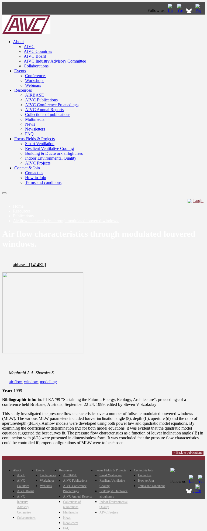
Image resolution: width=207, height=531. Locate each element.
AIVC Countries (38, 51)
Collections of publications (47, 114)
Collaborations (36, 66)
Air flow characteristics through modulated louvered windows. (66, 220)
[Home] (26, 32)
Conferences (35, 75)
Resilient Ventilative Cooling (49, 148)
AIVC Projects (37, 163)
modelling (48, 381)
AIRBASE (34, 95)
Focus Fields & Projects (34, 138)
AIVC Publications (41, 100)
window (31, 381)
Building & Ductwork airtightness (54, 153)
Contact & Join (27, 168)
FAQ (29, 134)
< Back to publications (188, 452)
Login (198, 200)
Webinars (33, 85)
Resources (23, 90)
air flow (15, 381)
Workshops (34, 80)
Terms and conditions (43, 182)
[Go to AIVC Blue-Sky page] (189, 10)
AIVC (29, 46)
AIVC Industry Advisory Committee (55, 61)
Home (18, 206)
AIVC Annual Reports (44, 109)
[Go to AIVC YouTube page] (180, 10)
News (30, 124)
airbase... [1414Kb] (29, 264)
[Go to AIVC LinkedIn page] (171, 10)
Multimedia (34, 119)
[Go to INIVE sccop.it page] (199, 10)
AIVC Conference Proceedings (51, 104)
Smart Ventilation (39, 143)
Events (20, 70)
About (18, 41)
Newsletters (35, 129)
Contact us (34, 172)
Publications (23, 216)
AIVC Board (35, 56)
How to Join (35, 177)
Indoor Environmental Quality (50, 158)
